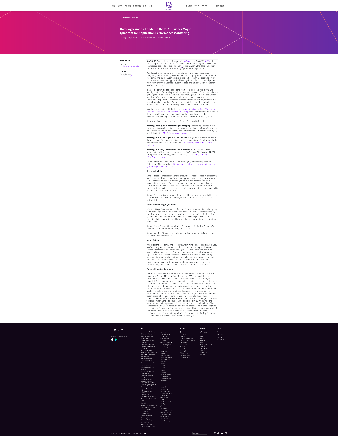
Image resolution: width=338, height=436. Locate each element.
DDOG (207, 60)
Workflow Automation (166, 378)
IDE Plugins (163, 404)
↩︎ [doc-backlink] (197, 315)
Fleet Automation (165, 391)
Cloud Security (145, 373)
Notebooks (163, 387)
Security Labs (220, 339)
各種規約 (202, 342)
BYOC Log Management (147, 424)
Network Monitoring (146, 334)
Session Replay (145, 413)
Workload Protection (146, 379)
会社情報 (189, 5)
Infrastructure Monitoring (148, 332)
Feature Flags (164, 336)
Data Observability (146, 356)
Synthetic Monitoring (146, 416)
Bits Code (163, 353)
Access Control (164, 395)
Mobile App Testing (146, 418)
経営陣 (202, 338)
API (161, 406)
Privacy (129, 433)
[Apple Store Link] (113, 339)
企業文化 (219, 337)
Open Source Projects (166, 412)
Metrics (162, 370)
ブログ (196, 5)
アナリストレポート (205, 348)
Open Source (183, 344)
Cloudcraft (144, 342)
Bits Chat (162, 361)
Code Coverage (164, 338)
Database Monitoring (146, 358)
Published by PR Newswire (129, 66)
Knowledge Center (185, 355)
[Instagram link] (218, 433)
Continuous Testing (146, 420)
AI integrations (164, 376)
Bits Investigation (165, 355)
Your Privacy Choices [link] (138, 433)
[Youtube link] (222, 433)
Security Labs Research (166, 410)
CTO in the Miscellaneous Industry (177, 133)
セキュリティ (184, 351)
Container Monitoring (147, 336)
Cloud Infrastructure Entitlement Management (148, 381)
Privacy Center (184, 353)
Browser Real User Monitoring (149, 405)
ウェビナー (183, 349)
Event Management (165, 347)
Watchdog (163, 372)
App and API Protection (147, 389)
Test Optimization (165, 334)
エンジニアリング (221, 334)
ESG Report (203, 350)
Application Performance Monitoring (148, 347)
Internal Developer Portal (148, 426)
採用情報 (202, 340)
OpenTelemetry (164, 397)
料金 (181, 332)
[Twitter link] (215, 433)
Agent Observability (165, 374)
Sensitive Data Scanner (147, 367)
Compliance (144, 387)
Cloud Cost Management (148, 340)
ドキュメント (184, 334)
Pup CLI (162, 366)
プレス (202, 336)
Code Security (145, 394)
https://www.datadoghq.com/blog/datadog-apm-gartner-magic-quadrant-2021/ (181, 165)
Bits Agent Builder (165, 359)
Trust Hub (202, 354)
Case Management (165, 349)
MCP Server (163, 364)
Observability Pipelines (147, 371)
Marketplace (163, 408)
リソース (182, 346)
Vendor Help (203, 352)
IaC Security (144, 401)
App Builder (163, 380)
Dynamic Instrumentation (148, 363)
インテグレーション (166, 402)
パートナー (203, 334)
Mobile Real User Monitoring (149, 407)
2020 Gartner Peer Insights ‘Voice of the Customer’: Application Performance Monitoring (181, 110)
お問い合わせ (203, 332)
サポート (182, 336)
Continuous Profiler (146, 361)
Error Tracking (145, 422)
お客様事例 (137, 5)
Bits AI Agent (163, 351)
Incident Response (165, 345)
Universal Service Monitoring (149, 352)
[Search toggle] (211, 6)
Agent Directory (164, 368)
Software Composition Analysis (147, 391)
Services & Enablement (186, 338)
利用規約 (123, 433)
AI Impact (163, 340)
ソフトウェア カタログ (147, 350)
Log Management (146, 365)
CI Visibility (163, 332)
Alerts (162, 400)
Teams (162, 383)
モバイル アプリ (164, 389)
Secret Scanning (165, 421)
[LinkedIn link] (226, 433)
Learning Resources (185, 357)
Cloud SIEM (144, 403)
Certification (183, 342)
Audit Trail (143, 369)
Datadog (187, 60)
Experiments (144, 411)
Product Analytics (146, 409)
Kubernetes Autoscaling (147, 344)
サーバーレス (144, 338)
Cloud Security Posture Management (147, 376)
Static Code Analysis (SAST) (148, 397)
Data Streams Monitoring (148, 354)
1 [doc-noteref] (181, 68)
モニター (219, 332)
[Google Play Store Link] (117, 340)
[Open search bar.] (211, 5)
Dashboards (163, 385)
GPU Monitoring (164, 416)
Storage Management (166, 414)
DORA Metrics (164, 419)
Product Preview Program (187, 340)
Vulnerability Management (148, 385)
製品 (113, 5)
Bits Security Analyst (166, 357)
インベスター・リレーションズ (206, 345)
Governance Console (166, 393)
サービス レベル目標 (166, 342)
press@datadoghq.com (128, 76)
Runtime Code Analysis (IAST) (149, 399)
